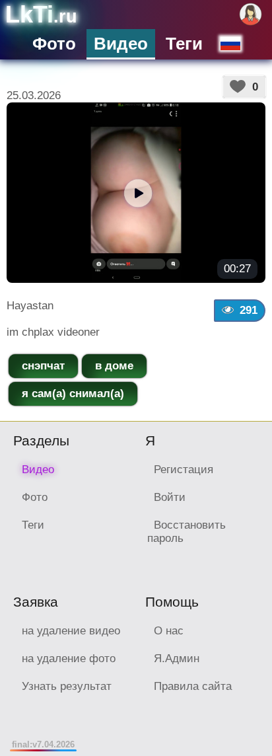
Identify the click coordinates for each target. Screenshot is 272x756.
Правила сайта (193, 686)
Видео (121, 44)
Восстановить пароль (186, 532)
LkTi (41, 14)
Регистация (183, 469)
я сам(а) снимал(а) (73, 393)
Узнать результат (67, 686)
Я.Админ (176, 658)
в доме (114, 365)
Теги (184, 44)
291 (248, 310)
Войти (170, 497)
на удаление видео (71, 630)
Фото (54, 44)
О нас (169, 630)
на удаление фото (69, 658)
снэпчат (43, 365)
